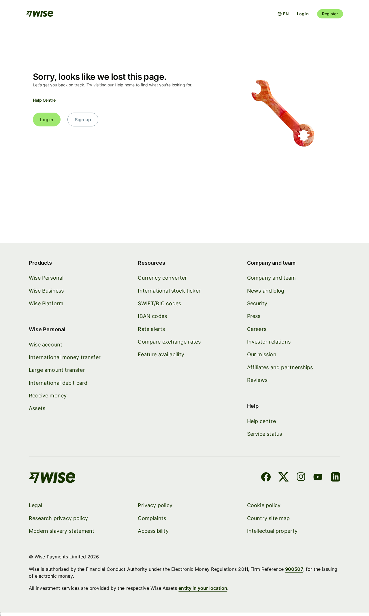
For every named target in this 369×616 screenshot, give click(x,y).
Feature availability (161, 354)
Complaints (152, 518)
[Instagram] (301, 477)
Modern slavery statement (61, 531)
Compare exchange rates (169, 342)
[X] (283, 477)
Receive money (48, 396)
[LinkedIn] (335, 477)
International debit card (58, 383)
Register (330, 13)
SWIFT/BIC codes (159, 303)
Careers (256, 329)
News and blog (265, 291)
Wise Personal (46, 278)
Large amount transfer (57, 370)
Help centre (261, 421)
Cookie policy (263, 505)
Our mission (261, 354)
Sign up (83, 119)
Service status (264, 434)
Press (254, 316)
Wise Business (46, 291)
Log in (303, 13)
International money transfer (65, 357)
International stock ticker (169, 291)
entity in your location (202, 588)
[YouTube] (318, 477)
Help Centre (44, 100)
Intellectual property (272, 531)
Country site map (268, 518)
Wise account (45, 345)
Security (257, 303)
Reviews (257, 380)
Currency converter (162, 278)
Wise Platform (46, 303)
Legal (35, 505)
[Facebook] (266, 477)
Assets (37, 408)
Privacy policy (155, 505)
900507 (294, 569)
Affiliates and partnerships (280, 367)
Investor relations (269, 342)
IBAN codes (152, 316)
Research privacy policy (58, 518)
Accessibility (153, 531)
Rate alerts (151, 329)
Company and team (271, 278)
